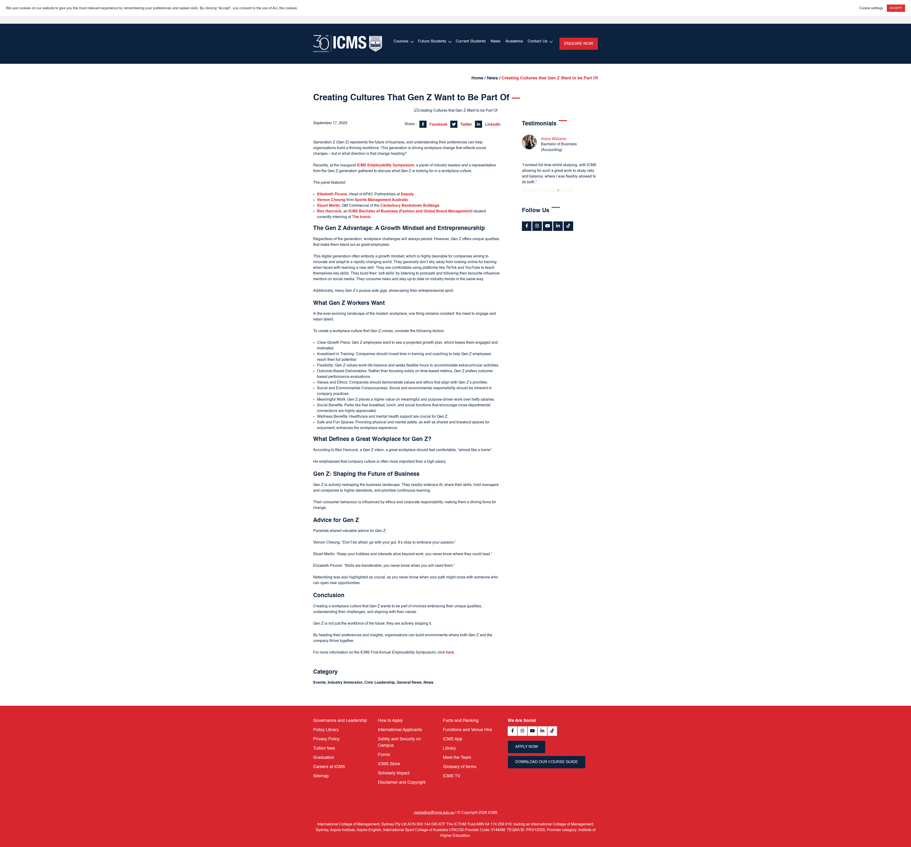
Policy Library (326, 730)
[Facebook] (526, 226)
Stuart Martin (328, 206)
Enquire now (578, 44)
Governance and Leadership (340, 721)
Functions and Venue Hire (467, 730)
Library (449, 748)
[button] (524, 190)
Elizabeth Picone (332, 194)
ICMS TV (451, 776)
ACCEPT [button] (896, 8)
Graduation (323, 757)
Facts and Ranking (461, 721)
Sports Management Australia (381, 200)
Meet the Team (457, 757)
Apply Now (526, 747)
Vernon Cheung (331, 200)
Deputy (407, 194)
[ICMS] (347, 44)
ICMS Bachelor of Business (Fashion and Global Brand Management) (411, 211)
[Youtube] (547, 226)
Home (477, 78)
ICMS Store (389, 764)
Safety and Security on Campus (399, 742)
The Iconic (361, 217)
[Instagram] (537, 226)
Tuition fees (324, 748)
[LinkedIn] (558, 226)
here (450, 653)
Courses (401, 41)
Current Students (471, 41)
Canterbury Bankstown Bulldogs (409, 206)
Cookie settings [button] (871, 8)
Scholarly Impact (393, 773)
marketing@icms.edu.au (434, 813)
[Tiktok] (568, 226)
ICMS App (452, 739)
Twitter (465, 125)
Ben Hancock (329, 211)
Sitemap (321, 776)
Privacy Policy (326, 739)
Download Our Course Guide (546, 762)
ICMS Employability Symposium (385, 165)
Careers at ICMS (329, 767)
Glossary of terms (459, 767)
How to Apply (390, 721)
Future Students (432, 41)
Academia (514, 41)
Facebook (437, 125)
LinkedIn (492, 125)
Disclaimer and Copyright (402, 782)
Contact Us (538, 41)
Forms (384, 755)
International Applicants (400, 730)
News (496, 41)
